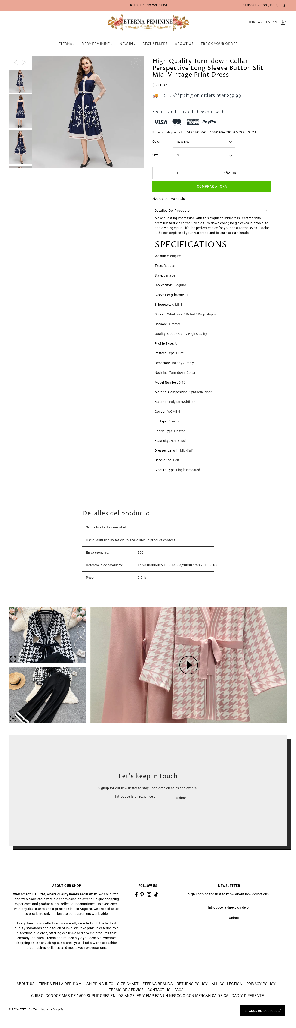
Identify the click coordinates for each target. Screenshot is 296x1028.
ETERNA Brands (157, 984)
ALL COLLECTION (227, 984)
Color (156, 141)
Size (155, 155)
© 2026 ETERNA (20, 1009)
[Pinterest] (142, 894)
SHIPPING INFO (100, 984)
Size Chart (128, 984)
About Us (25, 984)
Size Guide (160, 199)
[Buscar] (283, 5)
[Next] (23, 61)
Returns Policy (192, 984)
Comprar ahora (212, 186)
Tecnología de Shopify (48, 1009)
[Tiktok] (156, 894)
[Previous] (15, 61)
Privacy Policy (261, 984)
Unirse (181, 798)
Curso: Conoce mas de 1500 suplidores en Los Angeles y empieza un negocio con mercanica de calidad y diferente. (148, 995)
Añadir (229, 173)
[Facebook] (136, 894)
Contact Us (158, 990)
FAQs (179, 990)
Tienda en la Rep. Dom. (61, 984)
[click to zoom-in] (136, 63)
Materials (177, 199)
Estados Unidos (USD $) (260, 5)
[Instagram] (149, 894)
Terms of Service (126, 990)
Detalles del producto (172, 210)
